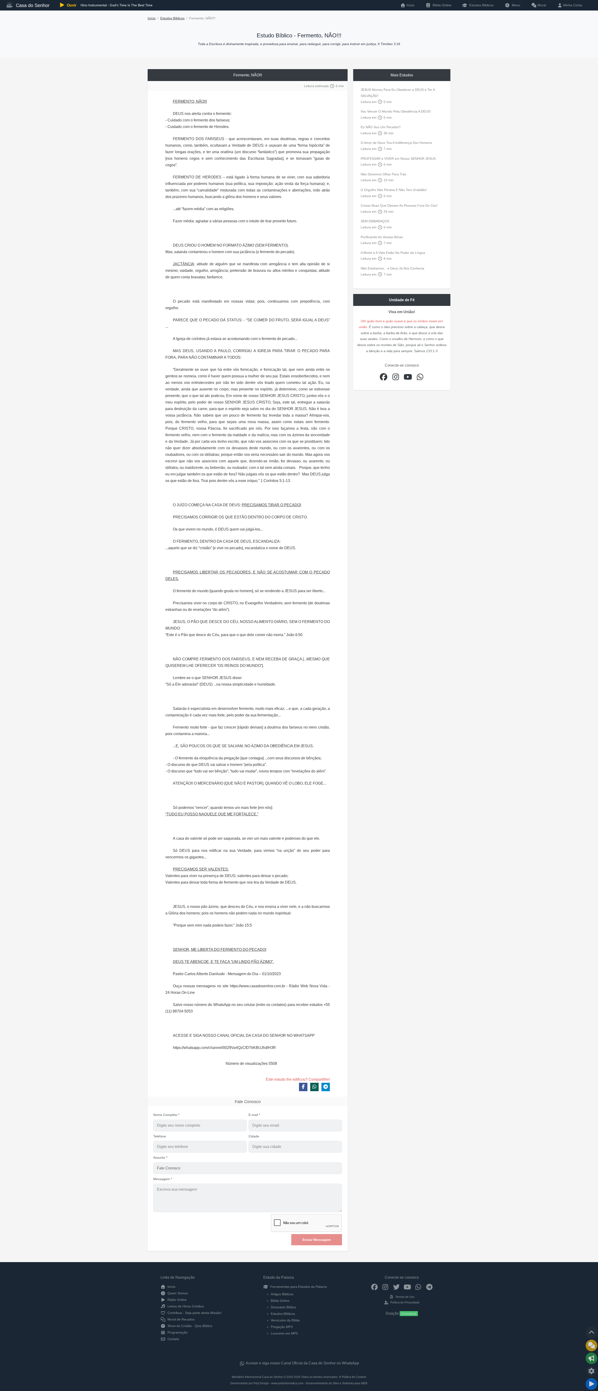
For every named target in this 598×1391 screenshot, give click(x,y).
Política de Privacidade (404, 1302)
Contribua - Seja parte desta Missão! (194, 1313)
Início (152, 18)
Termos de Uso (404, 1297)
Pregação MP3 (282, 1327)
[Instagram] (385, 1286)
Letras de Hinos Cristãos (185, 1306)
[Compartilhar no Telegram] (325, 1087)
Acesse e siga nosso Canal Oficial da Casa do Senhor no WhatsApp (302, 1363)
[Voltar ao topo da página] (591, 1332)
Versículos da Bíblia (285, 1320)
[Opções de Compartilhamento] (591, 1358)
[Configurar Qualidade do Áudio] (591, 1371)
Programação (177, 1332)
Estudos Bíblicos (481, 5)
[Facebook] (374, 1286)
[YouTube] (407, 1286)
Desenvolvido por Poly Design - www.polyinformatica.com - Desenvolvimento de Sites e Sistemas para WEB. (299, 1383)
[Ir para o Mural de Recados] (591, 1345)
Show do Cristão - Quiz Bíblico (189, 1326)
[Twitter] (396, 1286)
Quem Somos (177, 1293)
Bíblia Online (441, 5)
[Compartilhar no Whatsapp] (314, 1087)
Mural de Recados (181, 1319)
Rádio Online (177, 1300)
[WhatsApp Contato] (418, 1286)
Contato (173, 1339)
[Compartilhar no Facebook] (303, 1087)
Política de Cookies (354, 1377)
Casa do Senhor (32, 5)
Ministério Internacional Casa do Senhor (257, 1377)
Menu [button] (515, 5)
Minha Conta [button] (572, 5)
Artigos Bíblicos (282, 1294)
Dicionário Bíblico (283, 1307)
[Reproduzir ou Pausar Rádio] (591, 1384)
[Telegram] (429, 1286)
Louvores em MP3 (284, 1333)
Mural (541, 5)
